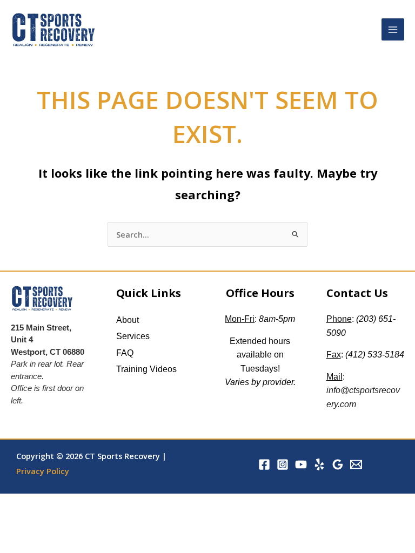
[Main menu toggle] (392, 29)
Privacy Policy (42, 471)
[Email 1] (356, 464)
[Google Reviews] (338, 464)
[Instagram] (283, 464)
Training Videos (146, 369)
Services (133, 336)
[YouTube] (301, 464)
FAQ (124, 353)
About (127, 320)
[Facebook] (264, 464)
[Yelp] (319, 464)
